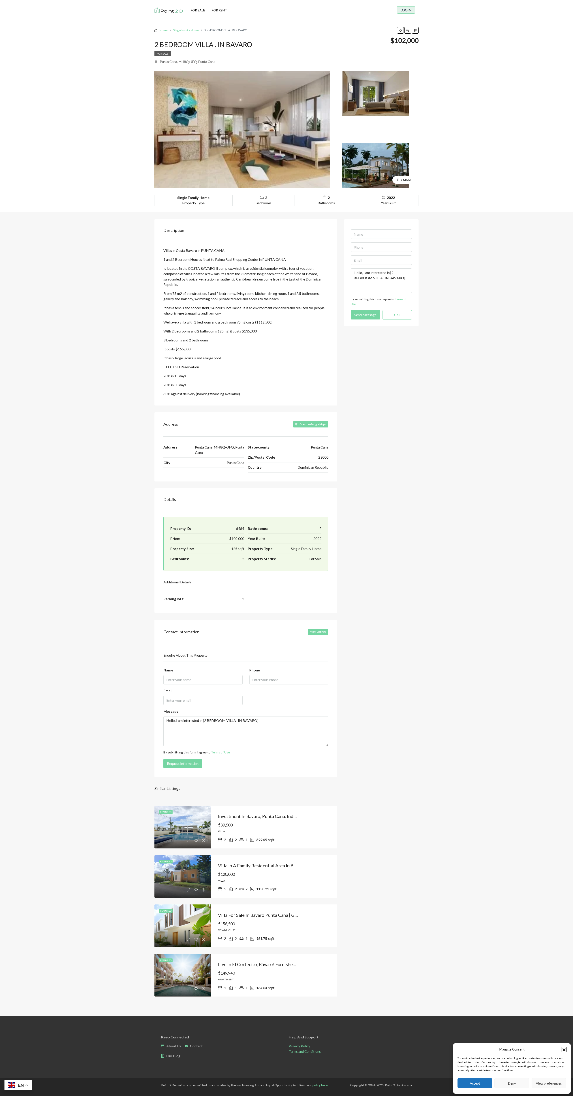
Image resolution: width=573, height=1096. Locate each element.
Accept (475, 1083)
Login (406, 10)
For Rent (219, 10)
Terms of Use (220, 752)
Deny (512, 1083)
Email (167, 690)
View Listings (318, 631)
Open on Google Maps (312, 424)
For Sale (198, 10)
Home (163, 30)
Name (168, 670)
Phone (254, 670)
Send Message (365, 315)
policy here (320, 1085)
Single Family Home (186, 30)
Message (170, 711)
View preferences (549, 1083)
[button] (564, 1049)
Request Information (183, 763)
